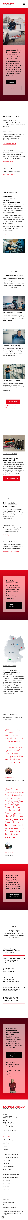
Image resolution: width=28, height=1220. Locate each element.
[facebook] (3, 1126)
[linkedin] (12, 1126)
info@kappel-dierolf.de (8, 1124)
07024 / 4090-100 (14, 1071)
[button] (14, 950)
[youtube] (9, 1126)
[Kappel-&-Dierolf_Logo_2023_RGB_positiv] (8, 3)
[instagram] (6, 1126)
